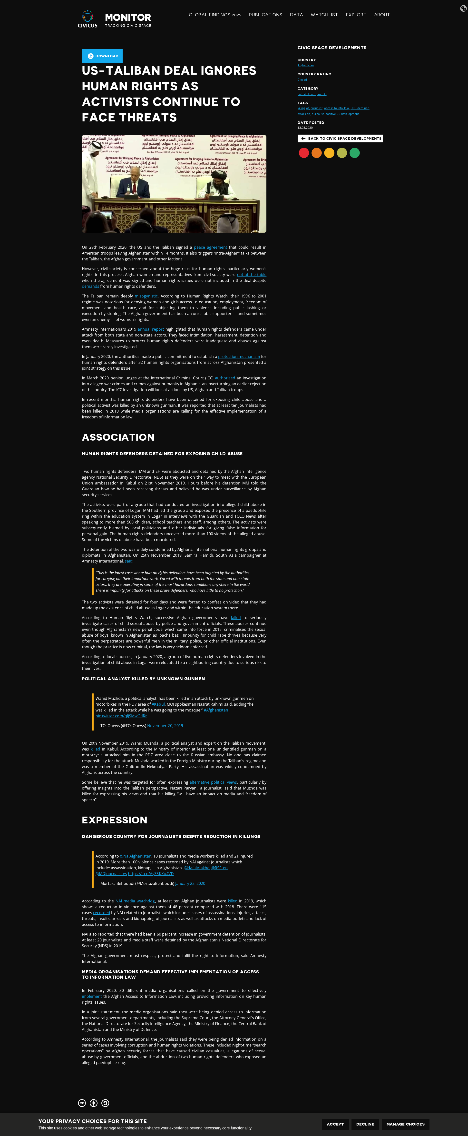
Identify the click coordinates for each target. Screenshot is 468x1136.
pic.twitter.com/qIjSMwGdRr (121, 716)
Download (107, 56)
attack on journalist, (311, 114)
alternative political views (213, 782)
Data (296, 15)
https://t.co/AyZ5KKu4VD (151, 873)
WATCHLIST (324, 15)
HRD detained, (360, 108)
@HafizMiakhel (197, 867)
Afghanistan (306, 65)
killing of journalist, (310, 108)
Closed (302, 80)
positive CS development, (342, 114)
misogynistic (146, 296)
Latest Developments (312, 94)
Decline (365, 1124)
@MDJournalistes (111, 873)
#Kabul (158, 704)
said (128, 561)
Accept (335, 1124)
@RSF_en (219, 867)
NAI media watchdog (135, 901)
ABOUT (382, 15)
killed (95, 749)
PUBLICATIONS (265, 15)
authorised (225, 378)
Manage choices (406, 1124)
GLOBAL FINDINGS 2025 (215, 15)
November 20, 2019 (165, 725)
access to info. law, (337, 108)
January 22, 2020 (190, 883)
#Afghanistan (216, 710)
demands (90, 286)
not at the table (251, 274)
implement (92, 996)
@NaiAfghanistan (135, 856)
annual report (151, 329)
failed (236, 617)
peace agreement (210, 247)
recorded (101, 912)
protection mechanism (239, 356)
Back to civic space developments (344, 138)
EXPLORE (356, 15)
